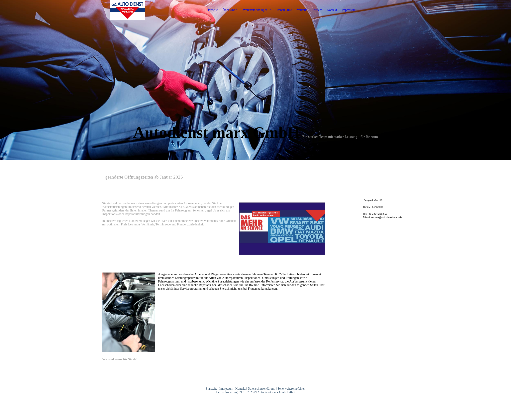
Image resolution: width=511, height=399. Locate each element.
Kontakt (332, 10)
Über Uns (229, 10)
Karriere (317, 10)
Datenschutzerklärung (261, 388)
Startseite (212, 10)
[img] (127, 10)
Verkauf (302, 10)
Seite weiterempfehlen (291, 388)
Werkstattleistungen (255, 10)
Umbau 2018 (283, 10)
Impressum (349, 10)
